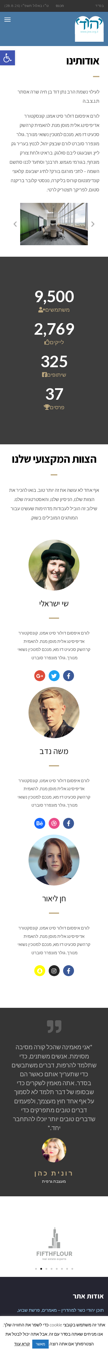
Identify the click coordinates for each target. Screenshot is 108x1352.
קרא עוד (22, 1343)
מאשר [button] (40, 1344)
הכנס (60, 5)
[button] (7, 57)
